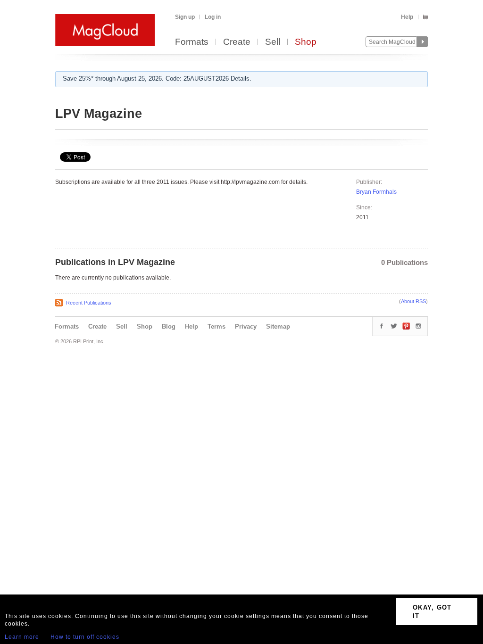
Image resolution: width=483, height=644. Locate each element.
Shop (305, 42)
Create (236, 42)
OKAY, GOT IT (432, 611)
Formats (191, 42)
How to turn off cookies (84, 637)
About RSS (413, 301)
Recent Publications (88, 302)
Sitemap (278, 326)
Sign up (185, 17)
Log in (213, 17)
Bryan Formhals (376, 192)
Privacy (246, 326)
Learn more (22, 637)
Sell (272, 42)
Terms (216, 326)
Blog (168, 326)
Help (407, 17)
